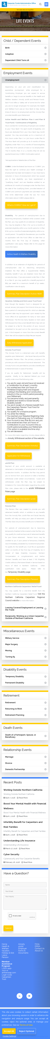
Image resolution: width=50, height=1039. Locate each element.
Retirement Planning (14, 715)
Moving (8, 650)
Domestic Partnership (15, 769)
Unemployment (12, 80)
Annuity (21, 944)
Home (4, 944)
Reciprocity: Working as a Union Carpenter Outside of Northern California (24, 617)
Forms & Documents (23, 952)
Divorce (8, 763)
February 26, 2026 (12, 862)
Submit (8, 928)
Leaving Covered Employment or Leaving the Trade (24, 609)
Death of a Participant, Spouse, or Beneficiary (20, 736)
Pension (5, 957)
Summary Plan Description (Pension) (22, 579)
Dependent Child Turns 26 (17, 60)
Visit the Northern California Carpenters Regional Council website (25, 597)
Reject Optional (26, 1031)
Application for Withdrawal (18, 456)
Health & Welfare (5, 947)
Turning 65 (10, 657)
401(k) (20, 946)
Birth (7, 48)
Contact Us (39, 948)
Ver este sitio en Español (25, 10)
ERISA (37, 946)
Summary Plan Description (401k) (21, 499)
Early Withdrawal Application (19, 343)
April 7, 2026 (10, 798)
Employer (22, 948)
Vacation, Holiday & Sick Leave (8, 953)
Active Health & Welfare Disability (21, 254)
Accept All (9, 1031)
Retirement (10, 702)
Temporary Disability (14, 676)
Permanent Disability (14, 683)
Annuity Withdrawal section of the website (26, 438)
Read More (23, 798)
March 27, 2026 (11, 848)
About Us (39, 951)
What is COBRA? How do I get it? (21, 205)
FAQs (37, 944)
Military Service (12, 638)
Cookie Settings (9, 1036)
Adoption (9, 54)
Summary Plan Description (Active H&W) (24, 294)
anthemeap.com (9, 973)
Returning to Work (13, 709)
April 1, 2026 (10, 816)
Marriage (9, 757)
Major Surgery (11, 644)
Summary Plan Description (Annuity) (22, 446)
